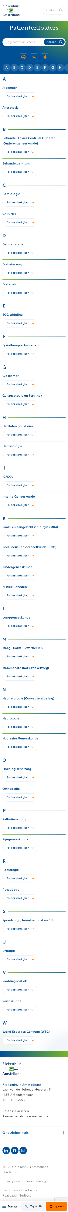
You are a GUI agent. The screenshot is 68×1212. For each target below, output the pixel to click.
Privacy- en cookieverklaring (24, 1181)
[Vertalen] (34, 58)
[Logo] (10, 10)
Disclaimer (10, 1172)
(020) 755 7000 (20, 1100)
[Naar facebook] (15, 1150)
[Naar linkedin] (6, 1150)
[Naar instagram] (23, 1150)
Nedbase (25, 1195)
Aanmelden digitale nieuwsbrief (26, 1116)
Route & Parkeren (15, 1111)
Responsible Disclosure (20, 1190)
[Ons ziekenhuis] (34, 1133)
